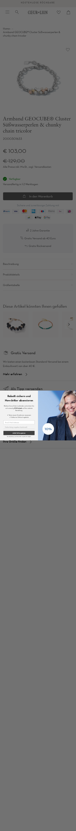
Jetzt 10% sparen (18, 433)
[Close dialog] (74, 392)
